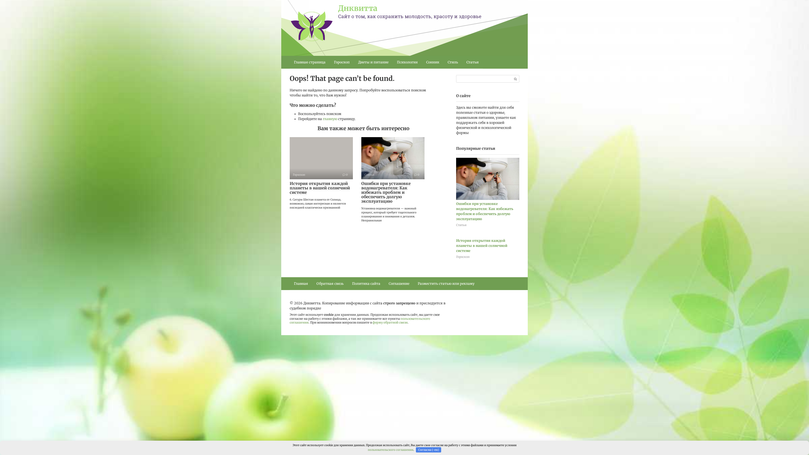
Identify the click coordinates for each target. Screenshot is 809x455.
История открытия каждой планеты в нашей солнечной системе (320, 188)
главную (330, 119)
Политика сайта (366, 283)
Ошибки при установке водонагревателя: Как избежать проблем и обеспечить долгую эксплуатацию (386, 192)
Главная (301, 283)
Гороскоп (342, 62)
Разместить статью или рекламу (446, 283)
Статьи (472, 62)
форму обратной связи (390, 322)
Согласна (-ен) (428, 450)
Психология (407, 62)
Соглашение (399, 283)
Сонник (432, 62)
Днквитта (357, 8)
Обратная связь (330, 283)
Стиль (453, 62)
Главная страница (309, 62)
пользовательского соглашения (390, 450)
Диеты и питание (373, 62)
